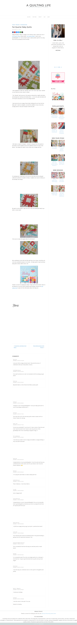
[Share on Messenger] (16, 32)
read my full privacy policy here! (48, 613)
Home (13, 24)
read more (58, 50)
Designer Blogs (41, 623)
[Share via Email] (20, 32)
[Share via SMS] (18, 32)
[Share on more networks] (22, 32)
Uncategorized (23, 24)
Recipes (17, 24)
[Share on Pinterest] (15, 32)
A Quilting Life (38, 6)
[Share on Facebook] (13, 32)
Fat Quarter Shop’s (16, 36)
